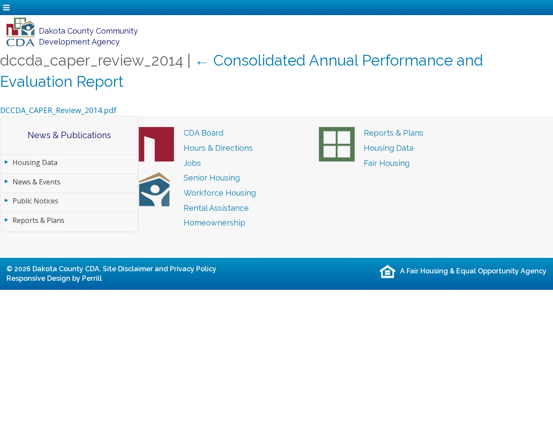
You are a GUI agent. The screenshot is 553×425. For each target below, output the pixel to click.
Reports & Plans (38, 220)
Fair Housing (387, 163)
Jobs (192, 163)
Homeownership (214, 222)
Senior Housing (212, 177)
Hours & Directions (218, 147)
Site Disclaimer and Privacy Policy (159, 269)
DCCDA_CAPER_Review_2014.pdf (58, 110)
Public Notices (35, 201)
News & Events (36, 182)
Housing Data (35, 162)
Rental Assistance (216, 207)
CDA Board (203, 132)
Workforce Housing (220, 192)
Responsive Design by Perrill (54, 278)
